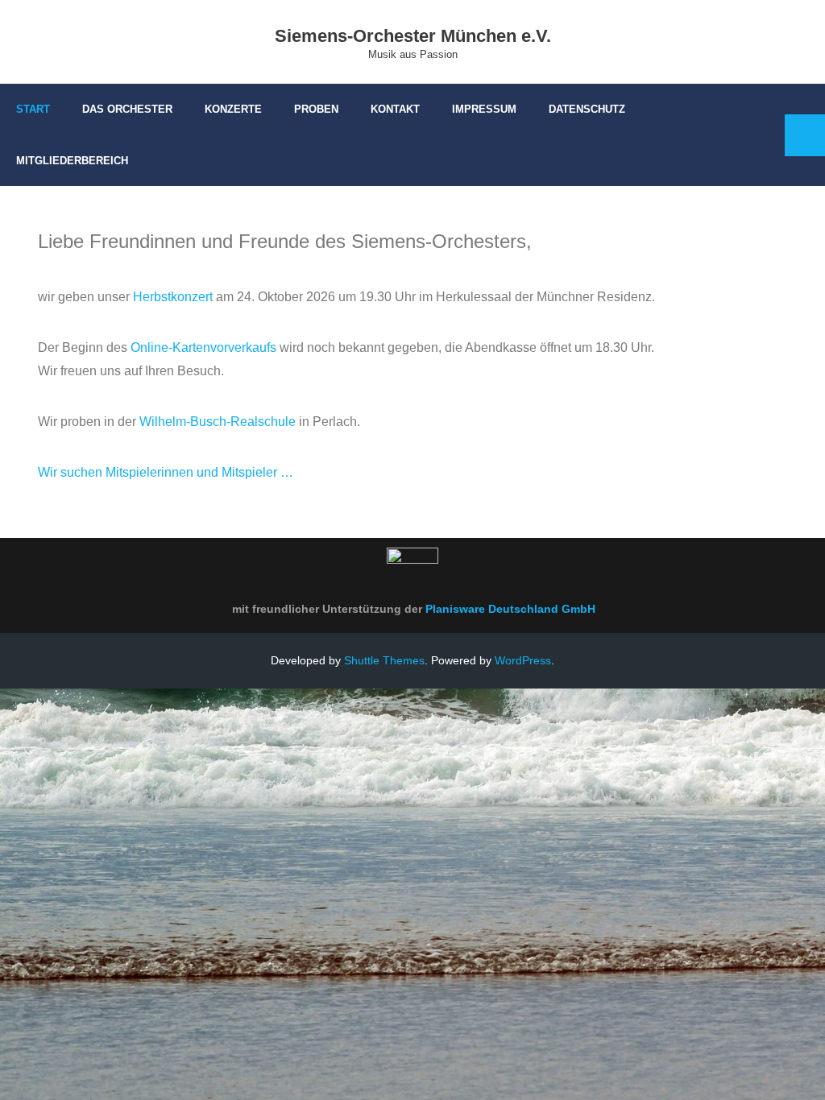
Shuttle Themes (384, 660)
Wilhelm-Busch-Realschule (217, 421)
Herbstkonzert (173, 297)
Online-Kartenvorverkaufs (203, 347)
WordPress (523, 660)
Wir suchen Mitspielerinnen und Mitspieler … (165, 472)
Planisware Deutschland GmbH (510, 608)
